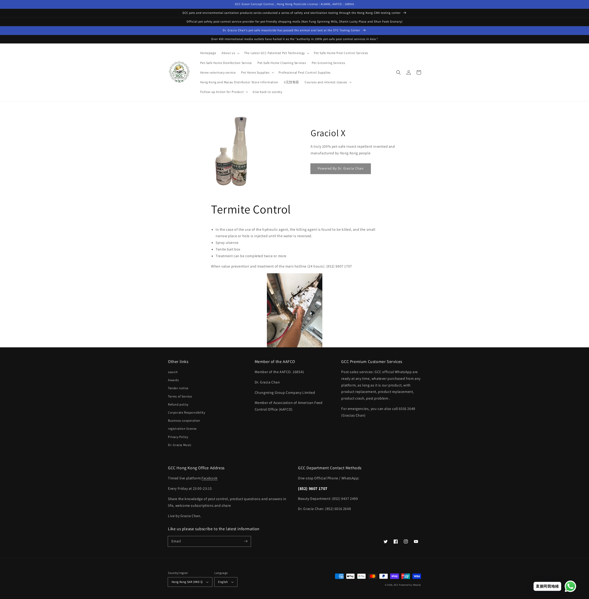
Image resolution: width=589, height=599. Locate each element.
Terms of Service (180, 396)
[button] (230, 53)
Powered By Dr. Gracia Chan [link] (341, 168)
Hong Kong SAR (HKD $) (187, 582)
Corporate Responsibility (186, 412)
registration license (182, 428)
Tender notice (178, 388)
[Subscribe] (246, 541)
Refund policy (178, 404)
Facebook (210, 478)
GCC (396, 584)
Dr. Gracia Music (179, 445)
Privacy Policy (178, 437)
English (223, 582)
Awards (173, 380)
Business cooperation (184, 420)
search (173, 372)
